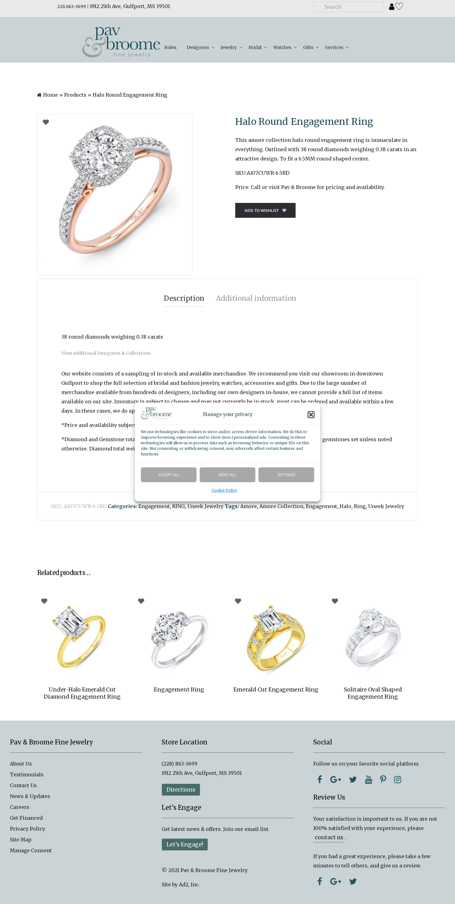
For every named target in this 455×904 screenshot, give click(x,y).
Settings (286, 475)
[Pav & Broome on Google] (335, 779)
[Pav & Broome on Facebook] (319, 779)
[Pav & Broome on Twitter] (353, 779)
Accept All (169, 475)
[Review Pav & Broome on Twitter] (353, 881)
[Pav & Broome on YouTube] (368, 779)
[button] (311, 415)
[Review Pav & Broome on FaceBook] (319, 881)
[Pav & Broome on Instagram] (397, 779)
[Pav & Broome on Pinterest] (383, 779)
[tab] (184, 298)
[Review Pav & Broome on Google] (335, 881)
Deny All (227, 475)
